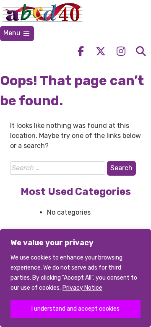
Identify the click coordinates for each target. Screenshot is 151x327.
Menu (12, 33)
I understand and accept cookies (75, 308)
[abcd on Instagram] (121, 51)
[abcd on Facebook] (80, 51)
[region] (75, 278)
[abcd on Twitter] (100, 51)
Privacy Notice (82, 287)
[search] (141, 51)
